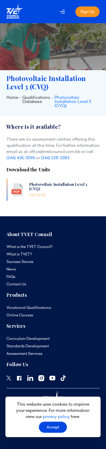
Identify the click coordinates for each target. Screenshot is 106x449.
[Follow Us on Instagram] (41, 379)
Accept (53, 427)
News (11, 269)
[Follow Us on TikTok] (63, 379)
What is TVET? (19, 254)
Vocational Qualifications (28, 307)
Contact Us (16, 284)
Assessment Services (24, 353)
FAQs (10, 276)
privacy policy (56, 416)
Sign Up (87, 11)
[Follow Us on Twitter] (8, 379)
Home (12, 97)
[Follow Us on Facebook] (19, 379)
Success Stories (19, 261)
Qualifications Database (36, 99)
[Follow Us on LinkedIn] (30, 379)
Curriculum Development (28, 338)
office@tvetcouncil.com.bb (54, 151)
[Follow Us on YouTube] (52, 379)
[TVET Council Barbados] (14, 17)
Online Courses (19, 315)
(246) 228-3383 (55, 158)
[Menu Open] (62, 11)
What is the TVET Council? (29, 246)
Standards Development (27, 346)
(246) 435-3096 (20, 158)
